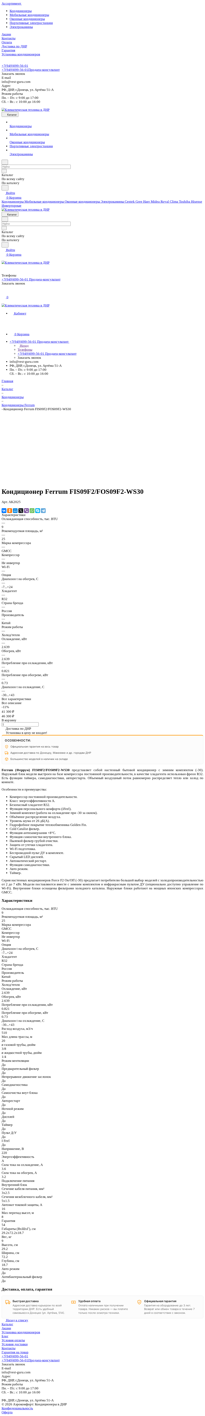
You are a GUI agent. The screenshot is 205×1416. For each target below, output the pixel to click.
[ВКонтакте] (4, 510)
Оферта (7, 1412)
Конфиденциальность (17, 1408)
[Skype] (37, 510)
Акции (6, 1328)
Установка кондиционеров (21, 1332)
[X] (20, 510)
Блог (5, 1336)
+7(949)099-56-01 (15, 66)
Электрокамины (21, 27)
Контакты (8, 1348)
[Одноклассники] (9, 510)
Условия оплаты (13, 1340)
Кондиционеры (21, 11)
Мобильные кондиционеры (29, 15)
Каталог (7, 1324)
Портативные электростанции (31, 23)
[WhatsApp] (32, 510)
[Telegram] (43, 510)
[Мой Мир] (15, 510)
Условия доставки (15, 1344)
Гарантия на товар (15, 1352)
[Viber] (26, 510)
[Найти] (5, 187)
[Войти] (3, 293)
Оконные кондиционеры (27, 19)
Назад (24, 346)
